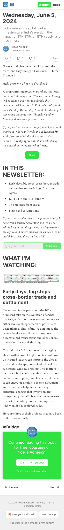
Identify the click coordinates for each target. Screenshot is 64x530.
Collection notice (32, 506)
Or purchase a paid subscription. (32, 471)
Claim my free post (32, 462)
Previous (13, 487)
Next (52, 487)
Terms (50, 502)
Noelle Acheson (19, 47)
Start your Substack (23, 514)
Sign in (57, 4)
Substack (15, 522)
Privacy (41, 502)
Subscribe (44, 4)
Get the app (49, 514)
